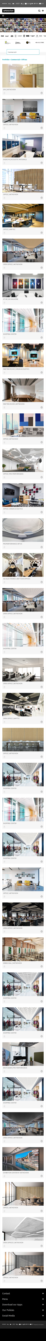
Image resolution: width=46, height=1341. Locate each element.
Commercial (15, 60)
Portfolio (5, 60)
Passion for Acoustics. (39, 1324)
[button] (4, 15)
